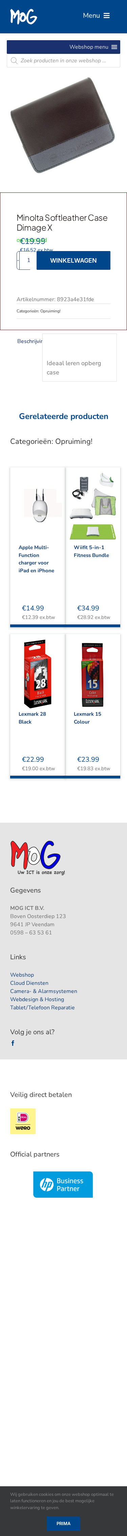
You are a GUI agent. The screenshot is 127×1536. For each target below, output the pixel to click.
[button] (88, 47)
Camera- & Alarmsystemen (43, 991)
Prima (63, 1523)
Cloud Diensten (29, 983)
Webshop (22, 975)
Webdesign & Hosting (37, 999)
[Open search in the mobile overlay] (63, 60)
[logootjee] (38, 842)
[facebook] (13, 1043)
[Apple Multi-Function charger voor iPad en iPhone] (38, 501)
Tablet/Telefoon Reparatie (42, 1007)
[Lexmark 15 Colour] (93, 668)
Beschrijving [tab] (27, 341)
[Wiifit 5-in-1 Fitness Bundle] (93, 501)
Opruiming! (50, 311)
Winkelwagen (73, 260)
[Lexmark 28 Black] (38, 668)
